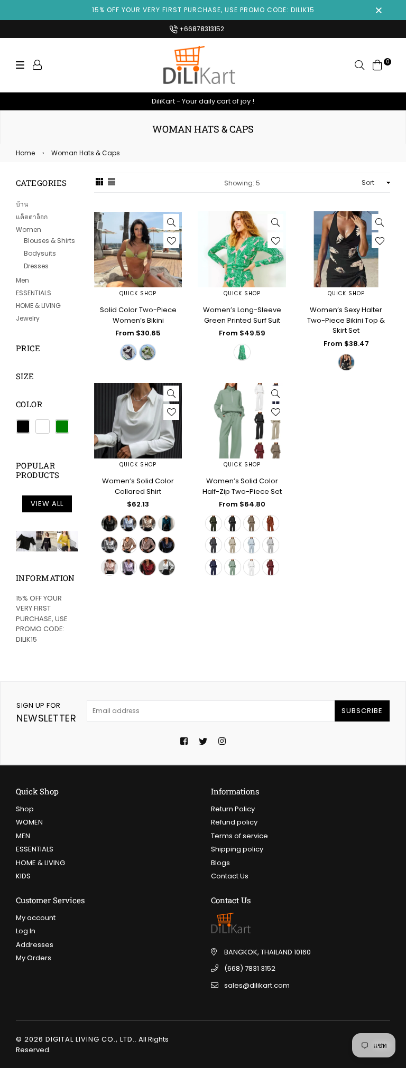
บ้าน (22, 204)
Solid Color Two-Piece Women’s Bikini (138, 315)
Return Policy (233, 809)
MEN (23, 836)
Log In (25, 931)
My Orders (33, 958)
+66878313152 (201, 28)
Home (25, 152)
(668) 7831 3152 (249, 968)
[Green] (62, 426)
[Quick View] (171, 222)
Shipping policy (237, 849)
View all (47, 504)
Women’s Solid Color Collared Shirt (138, 486)
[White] (42, 426)
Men (22, 280)
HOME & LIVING (38, 305)
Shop (25, 809)
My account (36, 918)
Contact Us (229, 876)
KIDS (23, 876)
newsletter (46, 712)
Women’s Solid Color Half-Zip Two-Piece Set (242, 486)
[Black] (23, 426)
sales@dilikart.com (257, 985)
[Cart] (377, 65)
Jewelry (28, 318)
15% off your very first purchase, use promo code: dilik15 (203, 9)
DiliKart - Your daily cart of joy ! (203, 101)
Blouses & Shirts (49, 240)
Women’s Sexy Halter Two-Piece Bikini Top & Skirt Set (346, 320)
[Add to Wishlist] (171, 240)
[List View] (111, 182)
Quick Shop (137, 293)
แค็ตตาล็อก (32, 216)
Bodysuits (40, 253)
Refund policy (234, 822)
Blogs (220, 863)
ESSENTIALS (33, 292)
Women (28, 229)
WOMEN (29, 822)
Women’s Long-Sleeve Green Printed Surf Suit (242, 315)
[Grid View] (99, 182)
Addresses (34, 945)
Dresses (36, 265)
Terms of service (239, 836)
